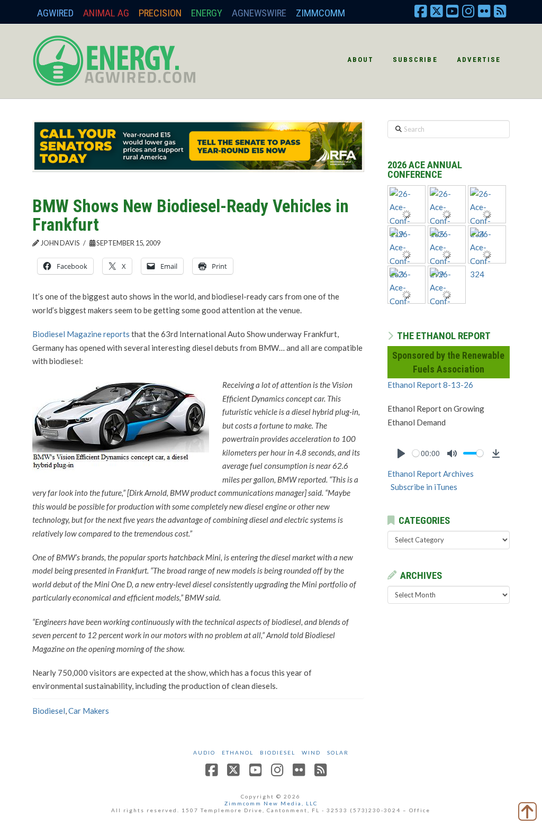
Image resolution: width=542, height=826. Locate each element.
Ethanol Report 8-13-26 (430, 384)
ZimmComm (320, 13)
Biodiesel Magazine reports (81, 334)
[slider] (415, 453)
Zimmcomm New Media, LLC (271, 803)
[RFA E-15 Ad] (198, 145)
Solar (338, 752)
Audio (204, 752)
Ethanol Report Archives (430, 473)
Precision (160, 13)
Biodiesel (48, 710)
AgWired (55, 13)
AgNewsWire (259, 13)
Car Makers (88, 710)
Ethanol (238, 752)
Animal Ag (106, 13)
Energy (206, 13)
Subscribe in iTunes (424, 487)
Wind (311, 752)
